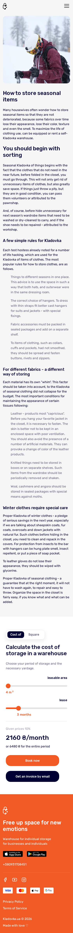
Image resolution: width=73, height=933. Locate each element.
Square (33, 634)
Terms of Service (15, 908)
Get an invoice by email (33, 776)
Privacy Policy (13, 901)
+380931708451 (14, 864)
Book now (32, 760)
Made (15, 925)
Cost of (15, 634)
